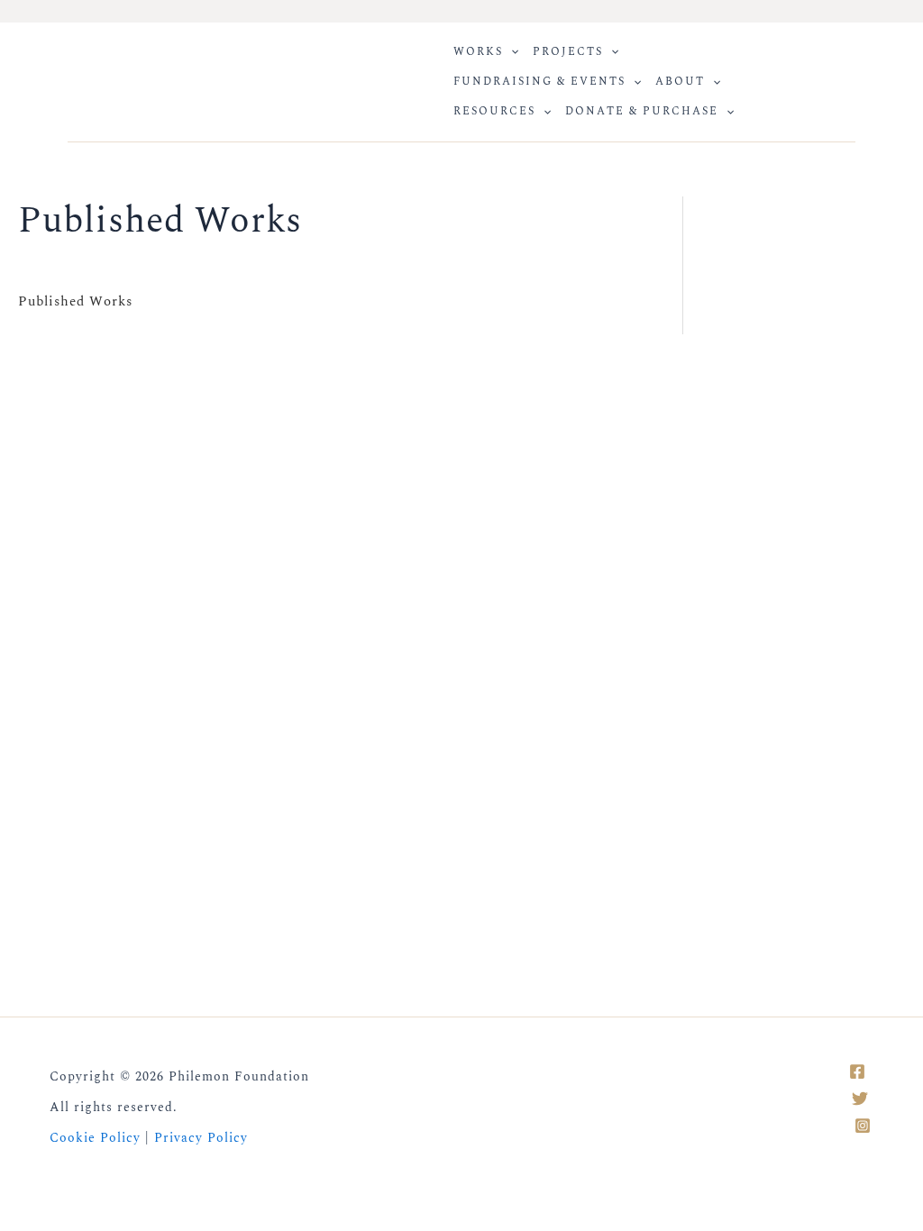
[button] (510, 52)
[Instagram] (862, 1125)
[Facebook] (857, 1071)
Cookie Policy (95, 1137)
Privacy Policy (201, 1137)
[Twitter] (860, 1098)
